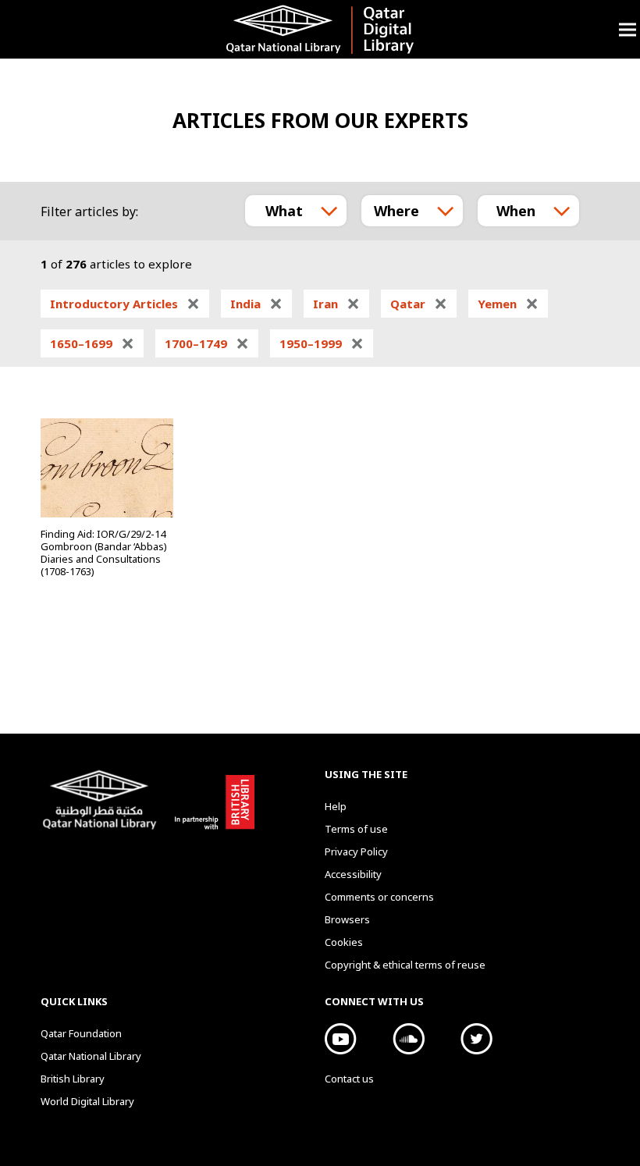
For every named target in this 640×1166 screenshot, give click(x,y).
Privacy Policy (356, 851)
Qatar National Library (103, 801)
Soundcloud (409, 1038)
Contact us (349, 1079)
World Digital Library (87, 1101)
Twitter (476, 1038)
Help (336, 806)
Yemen (508, 304)
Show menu (627, 29)
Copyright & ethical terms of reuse (405, 965)
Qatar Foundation (81, 1033)
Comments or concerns (379, 897)
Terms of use (356, 829)
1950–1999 (321, 343)
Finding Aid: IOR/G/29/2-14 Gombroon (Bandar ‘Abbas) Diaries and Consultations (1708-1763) (104, 553)
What (284, 210)
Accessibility (353, 874)
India (256, 304)
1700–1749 (207, 343)
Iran (336, 304)
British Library (211, 799)
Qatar (418, 304)
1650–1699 (92, 343)
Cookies (344, 942)
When (515, 210)
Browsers (347, 919)
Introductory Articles (125, 304)
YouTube (341, 1038)
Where (396, 210)
